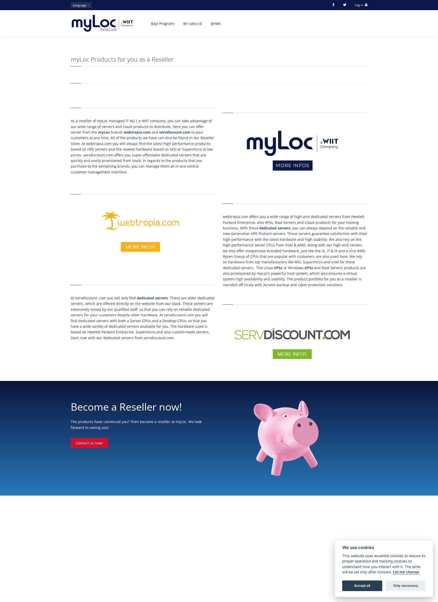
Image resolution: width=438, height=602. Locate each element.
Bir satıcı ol (192, 23)
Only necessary (405, 586)
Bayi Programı (163, 23)
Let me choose (406, 572)
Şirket (216, 23)
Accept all (362, 586)
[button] (81, 5)
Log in (359, 5)
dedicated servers (152, 298)
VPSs (278, 267)
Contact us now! (89, 443)
